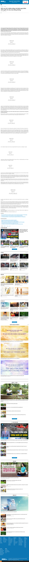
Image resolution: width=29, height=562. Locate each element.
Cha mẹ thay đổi (20, 542)
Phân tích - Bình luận (5, 539)
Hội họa (14, 539)
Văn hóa (20, 319)
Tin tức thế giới (4, 538)
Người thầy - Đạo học (21, 540)
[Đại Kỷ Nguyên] (3, 1)
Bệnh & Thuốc (1, 549)
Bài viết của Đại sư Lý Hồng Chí (14, 324)
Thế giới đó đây (4, 541)
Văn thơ (14, 543)
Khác (7, 486)
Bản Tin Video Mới (15, 422)
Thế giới (1, 309)
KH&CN (6, 548)
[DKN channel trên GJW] (26, 1)
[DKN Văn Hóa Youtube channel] (26, 2)
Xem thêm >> (26, 252)
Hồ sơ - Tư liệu (4, 540)
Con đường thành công (21, 541)
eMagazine (14, 461)
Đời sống (2, 6)
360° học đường (20, 544)
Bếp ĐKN (25, 540)
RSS (11, 560)
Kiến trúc (14, 540)
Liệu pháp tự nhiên (2, 553)
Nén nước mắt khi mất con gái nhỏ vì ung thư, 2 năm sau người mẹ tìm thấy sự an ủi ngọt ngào (14, 214)
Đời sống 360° (25, 538)
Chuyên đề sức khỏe (2, 550)
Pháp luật (1, 541)
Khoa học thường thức (7, 551)
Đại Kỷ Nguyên (22, 558)
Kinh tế (1, 270)
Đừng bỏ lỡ (14, 495)
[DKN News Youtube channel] (24, 2)
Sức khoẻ (1, 548)
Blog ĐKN (25, 544)
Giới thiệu (9, 560)
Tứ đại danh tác (9, 542)
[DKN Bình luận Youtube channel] (25, 2)
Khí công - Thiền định (2, 552)
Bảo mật (19, 560)
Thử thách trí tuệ (20, 538)
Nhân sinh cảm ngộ (10, 539)
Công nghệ (6, 549)
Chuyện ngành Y (1, 551)
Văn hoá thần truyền (10, 540)
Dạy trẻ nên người (20, 543)
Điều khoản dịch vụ (15, 560)
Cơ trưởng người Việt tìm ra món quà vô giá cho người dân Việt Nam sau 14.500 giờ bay (13, 216)
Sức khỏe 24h (1, 554)
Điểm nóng (21, 270)
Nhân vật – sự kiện (14, 382)
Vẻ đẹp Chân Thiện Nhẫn (3, 478)
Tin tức (6, 552)
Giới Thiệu (5, 2)
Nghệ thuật (9, 544)
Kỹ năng (25, 543)
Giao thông (1, 542)
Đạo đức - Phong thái (12, 270)
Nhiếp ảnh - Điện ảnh (16, 541)
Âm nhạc (14, 538)
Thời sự (1, 537)
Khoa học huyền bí (7, 550)
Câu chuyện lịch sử (2, 320)
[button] (27, 249)
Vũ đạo (14, 544)
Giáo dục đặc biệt (20, 539)
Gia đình (5, 6)
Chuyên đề (9, 543)
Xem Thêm (14, 418)
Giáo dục (20, 537)
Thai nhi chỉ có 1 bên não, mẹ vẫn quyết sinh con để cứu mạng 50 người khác (11, 215)
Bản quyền (21, 560)
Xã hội (0, 540)
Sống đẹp (25, 541)
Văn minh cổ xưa (15, 542)
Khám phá (25, 542)
